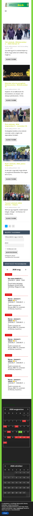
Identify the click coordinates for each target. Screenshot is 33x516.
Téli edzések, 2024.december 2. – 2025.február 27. (16, 43)
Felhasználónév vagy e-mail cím (14, 237)
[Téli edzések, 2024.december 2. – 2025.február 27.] (16, 32)
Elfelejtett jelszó (10, 255)
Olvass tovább (11, 59)
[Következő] (25, 269)
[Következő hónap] (28, 409)
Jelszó (6, 243)
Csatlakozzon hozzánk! (12, 257)
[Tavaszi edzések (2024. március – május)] (16, 193)
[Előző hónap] (5, 409)
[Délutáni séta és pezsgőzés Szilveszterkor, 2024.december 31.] (16, 73)
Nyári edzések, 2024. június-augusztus (15, 164)
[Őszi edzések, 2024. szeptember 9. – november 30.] (16, 114)
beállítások (20, 508)
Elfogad (5, 513)
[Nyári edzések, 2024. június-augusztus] (16, 153)
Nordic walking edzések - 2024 (12, 46)
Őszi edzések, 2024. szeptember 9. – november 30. (16, 125)
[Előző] (7, 269)
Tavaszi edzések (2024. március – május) (13, 204)
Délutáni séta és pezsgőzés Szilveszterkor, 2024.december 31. (16, 85)
